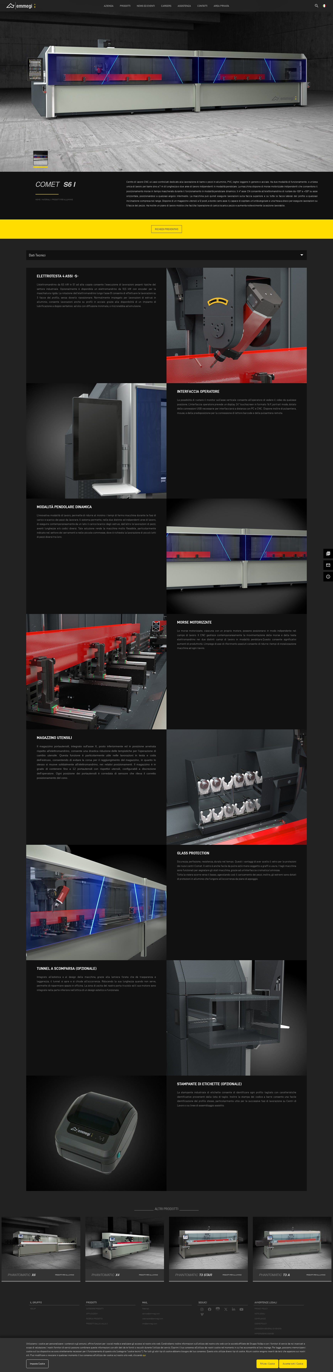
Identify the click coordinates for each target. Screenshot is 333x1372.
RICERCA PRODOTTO (94, 1319)
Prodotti (125, 5)
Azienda (109, 5)
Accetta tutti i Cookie (293, 1363)
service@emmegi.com (151, 1314)
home (37, 200)
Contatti (202, 5)
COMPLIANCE (260, 1319)
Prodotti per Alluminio (62, 200)
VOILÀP (33, 1309)
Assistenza (184, 5)
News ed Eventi (146, 5)
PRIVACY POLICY (261, 1309)
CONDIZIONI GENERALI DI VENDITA (268, 1329)
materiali (46, 200)
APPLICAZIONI (92, 1314)
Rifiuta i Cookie (267, 1363)
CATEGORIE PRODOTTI (94, 1309)
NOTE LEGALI (260, 1314)
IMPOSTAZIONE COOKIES (264, 1334)
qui (144, 1355)
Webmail (145, 1309)
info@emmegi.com (149, 1324)
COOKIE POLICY (261, 1324)
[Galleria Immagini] (40, 164)
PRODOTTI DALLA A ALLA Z (97, 1324)
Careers (166, 5)
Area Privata (221, 5)
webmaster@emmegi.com (152, 1319)
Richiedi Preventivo (166, 229)
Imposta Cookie (37, 1363)
